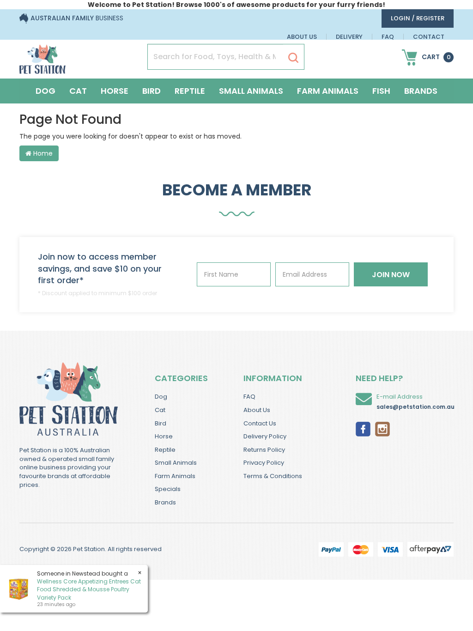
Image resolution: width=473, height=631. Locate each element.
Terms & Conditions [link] (272, 476)
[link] (363, 428)
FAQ (388, 37)
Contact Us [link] (259, 423)
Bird (151, 91)
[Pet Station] (42, 56)
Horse (114, 91)
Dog (45, 91)
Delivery (349, 37)
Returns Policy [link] (264, 449)
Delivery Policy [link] (264, 436)
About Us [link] (256, 410)
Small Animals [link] (176, 462)
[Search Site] (293, 57)
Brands (420, 91)
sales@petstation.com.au (415, 407)
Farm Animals (327, 91)
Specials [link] (168, 489)
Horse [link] (164, 436)
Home (42, 153)
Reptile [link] (165, 449)
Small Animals (251, 91)
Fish (381, 91)
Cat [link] (160, 410)
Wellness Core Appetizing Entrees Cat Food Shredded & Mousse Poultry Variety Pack (89, 589)
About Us (302, 37)
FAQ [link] (249, 396)
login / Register (417, 18)
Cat (78, 91)
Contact (428, 37)
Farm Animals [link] (175, 476)
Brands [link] (165, 502)
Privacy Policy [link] (263, 462)
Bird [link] (160, 423)
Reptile (190, 91)
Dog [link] (161, 396)
